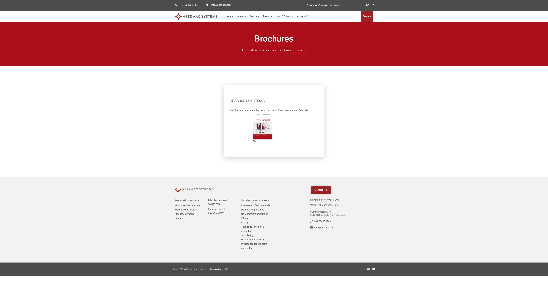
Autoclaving (247, 235)
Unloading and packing (253, 239)
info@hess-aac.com (221, 5)
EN (373, 5)
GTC (226, 269)
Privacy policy (215, 269)
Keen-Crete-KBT (216, 213)
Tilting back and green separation (252, 228)
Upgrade (179, 218)
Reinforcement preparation (254, 214)
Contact (367, 16)
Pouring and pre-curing (252, 209)
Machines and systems (186, 209)
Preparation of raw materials (255, 205)
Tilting (244, 218)
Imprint (203, 269)
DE (367, 5)
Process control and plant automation (254, 246)
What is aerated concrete (187, 205)
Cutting (245, 222)
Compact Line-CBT (217, 209)
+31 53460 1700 (189, 5)
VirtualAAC (302, 16)
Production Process (184, 214)
